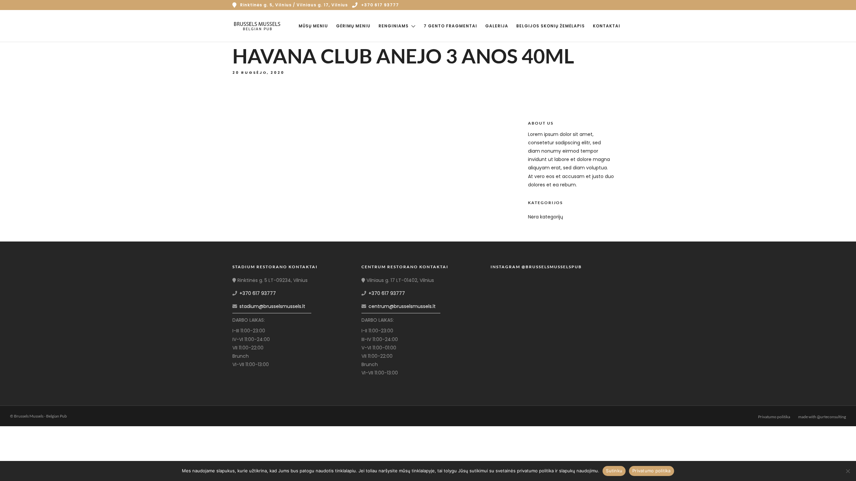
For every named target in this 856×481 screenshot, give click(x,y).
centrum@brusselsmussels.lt (402, 306)
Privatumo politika (774, 416)
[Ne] (847, 471)
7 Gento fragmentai (450, 26)
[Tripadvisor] (621, 5)
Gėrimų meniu (353, 26)
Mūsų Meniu (313, 26)
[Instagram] (612, 5)
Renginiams (394, 26)
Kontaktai (606, 26)
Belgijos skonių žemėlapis (550, 26)
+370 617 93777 (380, 5)
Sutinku (614, 470)
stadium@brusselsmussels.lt (272, 306)
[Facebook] (240, 373)
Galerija (496, 26)
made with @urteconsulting (822, 416)
